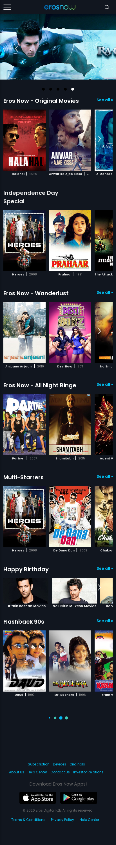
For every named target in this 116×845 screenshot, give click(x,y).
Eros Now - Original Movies (41, 101)
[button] (43, 89)
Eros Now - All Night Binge (39, 385)
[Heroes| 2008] (24, 240)
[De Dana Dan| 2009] (70, 516)
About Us (16, 772)
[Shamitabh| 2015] (70, 424)
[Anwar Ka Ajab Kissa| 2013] (70, 140)
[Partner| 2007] (24, 424)
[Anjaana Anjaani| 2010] (24, 332)
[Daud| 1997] (24, 661)
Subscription (39, 764)
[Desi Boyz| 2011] (70, 332)
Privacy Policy (62, 819)
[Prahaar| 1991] (70, 240)
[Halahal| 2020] (24, 140)
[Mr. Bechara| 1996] (70, 661)
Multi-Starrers (23, 477)
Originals (77, 764)
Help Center (37, 772)
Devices (59, 764)
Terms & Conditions (28, 819)
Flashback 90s (23, 622)
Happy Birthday (26, 569)
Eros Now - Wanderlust (36, 293)
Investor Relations (88, 772)
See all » (105, 100)
